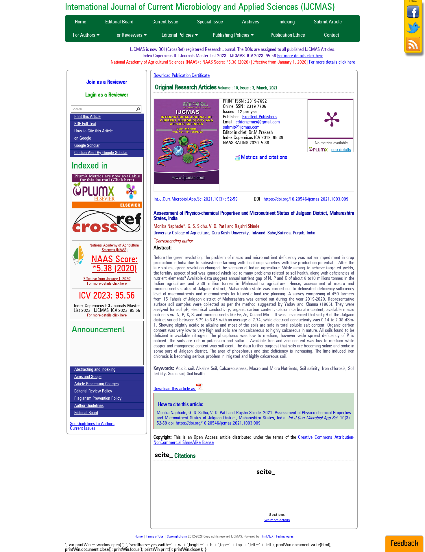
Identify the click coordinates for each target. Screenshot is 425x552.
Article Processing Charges (96, 384)
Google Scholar (86, 146)
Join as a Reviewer (106, 82)
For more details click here (307, 56)
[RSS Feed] (413, 50)
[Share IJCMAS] (413, 17)
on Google (82, 138)
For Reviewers (129, 35)
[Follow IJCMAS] (413, 34)
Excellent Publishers (259, 117)
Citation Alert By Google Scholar (101, 153)
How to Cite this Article (93, 131)
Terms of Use (154, 536)
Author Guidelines (89, 406)
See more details (277, 520)
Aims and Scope (87, 377)
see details (341, 149)
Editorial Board (86, 413)
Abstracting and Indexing (94, 370)
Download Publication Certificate (182, 75)
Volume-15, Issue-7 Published (106, 359)
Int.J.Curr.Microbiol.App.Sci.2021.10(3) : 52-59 (196, 199)
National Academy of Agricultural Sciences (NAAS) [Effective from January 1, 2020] (111, 262)
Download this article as (175, 389)
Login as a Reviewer (106, 95)
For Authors (85, 35)
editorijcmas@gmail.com (258, 122)
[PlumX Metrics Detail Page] (332, 118)
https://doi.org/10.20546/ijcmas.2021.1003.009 (306, 199)
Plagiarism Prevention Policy (97, 399)
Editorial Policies (178, 35)
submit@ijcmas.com (241, 127)
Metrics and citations (264, 157)
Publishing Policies (232, 35)
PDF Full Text (85, 124)
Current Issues (82, 428)
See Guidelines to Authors (92, 424)
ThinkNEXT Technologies (276, 536)
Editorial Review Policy (93, 391)
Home (139, 536)
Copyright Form (177, 536)
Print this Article (87, 117)
